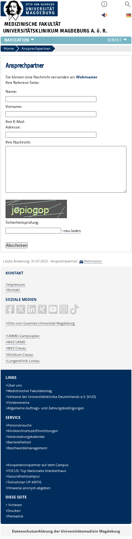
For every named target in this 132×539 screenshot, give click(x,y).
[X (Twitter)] (21, 311)
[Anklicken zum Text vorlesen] (104, 16)
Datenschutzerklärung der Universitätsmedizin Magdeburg (66, 531)
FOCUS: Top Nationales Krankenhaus (36, 470)
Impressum (16, 284)
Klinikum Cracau (20, 354)
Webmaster (93, 261)
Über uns (14, 385)
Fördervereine (18, 402)
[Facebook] (10, 311)
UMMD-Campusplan (23, 335)
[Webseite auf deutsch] (128, 16)
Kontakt (13, 289)
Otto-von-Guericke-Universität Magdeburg (41, 323)
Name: (11, 91)
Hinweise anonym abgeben (29, 488)
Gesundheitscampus (23, 476)
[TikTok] (75, 311)
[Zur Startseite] (29, 19)
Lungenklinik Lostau (23, 360)
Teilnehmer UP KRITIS (24, 482)
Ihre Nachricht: (18, 142)
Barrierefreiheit (19, 442)
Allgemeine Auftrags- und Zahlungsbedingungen (45, 408)
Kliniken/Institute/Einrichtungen (32, 430)
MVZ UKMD (16, 342)
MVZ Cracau (16, 348)
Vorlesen (14, 504)
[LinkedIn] (32, 311)
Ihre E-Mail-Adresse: (15, 124)
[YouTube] (53, 311)
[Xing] (43, 311)
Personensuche (19, 425)
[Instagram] (64, 311)
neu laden (72, 230)
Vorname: (14, 106)
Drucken (14, 510)
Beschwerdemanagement (27, 448)
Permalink (15, 516)
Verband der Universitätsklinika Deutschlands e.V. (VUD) (51, 396)
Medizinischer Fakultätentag (29, 390)
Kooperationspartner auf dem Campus (37, 464)
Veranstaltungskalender (26, 436)
